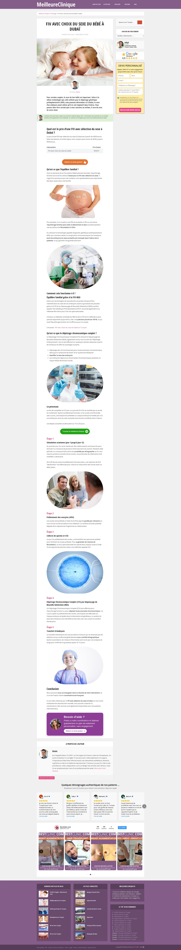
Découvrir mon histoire (47, 778)
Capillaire (117, 4)
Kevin (78, 92)
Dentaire (127, 4)
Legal (70, 947)
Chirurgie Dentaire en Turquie (127, 935)
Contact (50, 947)
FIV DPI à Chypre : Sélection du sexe (58, 893)
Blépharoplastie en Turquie (58, 900)
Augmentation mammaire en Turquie (125, 918)
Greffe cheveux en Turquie (122, 912)
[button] (37, 806)
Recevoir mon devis (130, 110)
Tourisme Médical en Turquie (127, 939)
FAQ (46, 947)
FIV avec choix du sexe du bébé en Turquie (71, 327)
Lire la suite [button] (43, 816)
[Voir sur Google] (41, 796)
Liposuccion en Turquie (121, 914)
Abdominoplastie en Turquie (122, 921)
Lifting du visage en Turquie (122, 927)
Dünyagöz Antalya (92, 934)
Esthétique (107, 4)
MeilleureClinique (56, 4)
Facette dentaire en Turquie (122, 923)
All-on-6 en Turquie (55, 934)
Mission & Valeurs (58, 947)
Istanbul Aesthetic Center (94, 909)
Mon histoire (97, 4)
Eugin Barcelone (91, 900)
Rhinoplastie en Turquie (57, 917)
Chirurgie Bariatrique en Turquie (127, 937)
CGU (128, 97)
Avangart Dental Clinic (93, 892)
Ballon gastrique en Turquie (58, 909)
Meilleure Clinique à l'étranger (48, 13)
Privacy (75, 947)
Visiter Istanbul (82, 947)
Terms (66, 947)
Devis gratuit (40, 947)
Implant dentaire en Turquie (122, 929)
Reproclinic (90, 917)
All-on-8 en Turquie (55, 925)
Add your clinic (92, 947)
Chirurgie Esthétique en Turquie (127, 933)
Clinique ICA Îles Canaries (94, 925)
